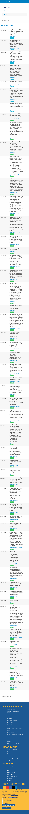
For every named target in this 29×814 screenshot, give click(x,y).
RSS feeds (9, 778)
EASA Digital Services (12, 720)
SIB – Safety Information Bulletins (14, 743)
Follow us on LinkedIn (16, 787)
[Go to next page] (27, 20)
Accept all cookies (6, 807)
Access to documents (12, 749)
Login (8, 770)
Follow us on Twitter (13, 787)
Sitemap (9, 780)
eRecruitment (10, 732)
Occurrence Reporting (12, 738)
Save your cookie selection (8, 805)
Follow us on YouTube (7, 787)
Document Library (10, 3)
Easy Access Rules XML (12, 776)
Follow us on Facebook (10, 787)
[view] (25, 30)
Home (3, 3)
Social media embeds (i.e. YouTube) (10, 802)
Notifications (10, 774)
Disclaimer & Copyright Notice (14, 756)
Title (11, 25)
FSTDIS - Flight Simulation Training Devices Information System (15, 735)
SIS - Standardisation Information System (14, 740)
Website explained (11, 766)
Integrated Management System (14, 760)
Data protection (10, 753)
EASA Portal (10, 722)
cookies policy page (13, 797)
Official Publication (11, 709)
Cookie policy (10, 751)
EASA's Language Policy (12, 758)
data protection (14, 795)
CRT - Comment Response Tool (14, 715)
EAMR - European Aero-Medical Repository (14, 717)
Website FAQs (10, 768)
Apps (27, 1)
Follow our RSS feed (4, 787)
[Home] (3, 812)
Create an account (11, 772)
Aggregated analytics (8, 800)
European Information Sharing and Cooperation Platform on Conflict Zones (15, 728)
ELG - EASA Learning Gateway (14, 724)
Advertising (6, 803)
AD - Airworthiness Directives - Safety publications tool (14, 712)
